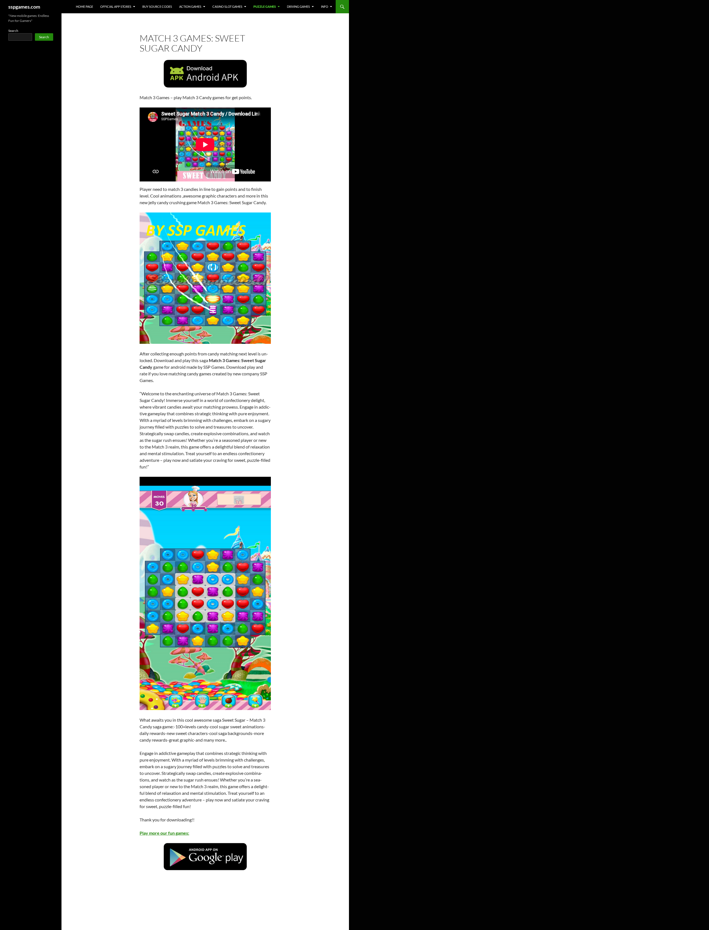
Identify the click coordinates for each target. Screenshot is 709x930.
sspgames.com (24, 7)
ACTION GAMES (190, 6)
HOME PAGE (84, 6)
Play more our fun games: (164, 833)
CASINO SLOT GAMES (227, 6)
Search (13, 31)
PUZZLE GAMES (264, 6)
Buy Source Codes (157, 6)
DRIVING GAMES (298, 6)
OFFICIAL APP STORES (115, 6)
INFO (324, 6)
